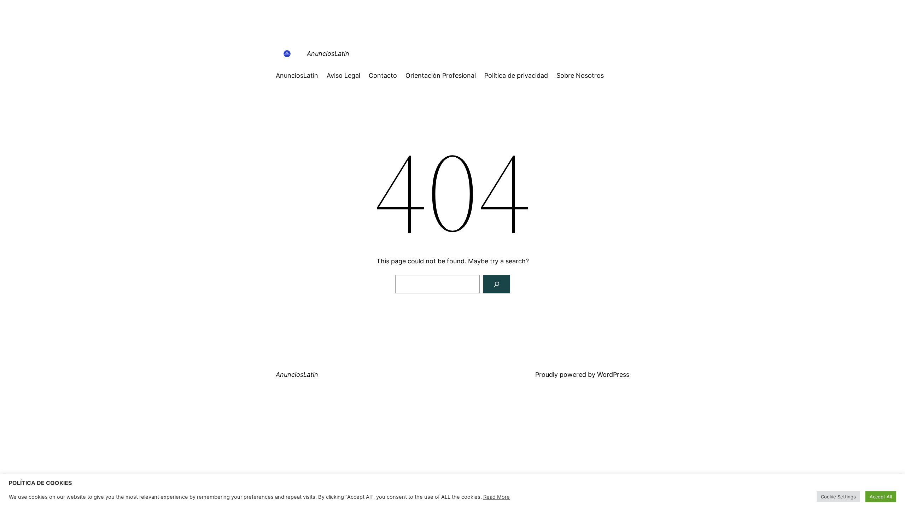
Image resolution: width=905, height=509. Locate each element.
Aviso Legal (343, 75)
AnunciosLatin (328, 53)
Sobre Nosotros (580, 75)
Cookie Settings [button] (838, 496)
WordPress (613, 374)
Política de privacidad (516, 75)
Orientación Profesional (440, 75)
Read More (496, 497)
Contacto (383, 75)
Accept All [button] (881, 496)
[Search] (496, 284)
